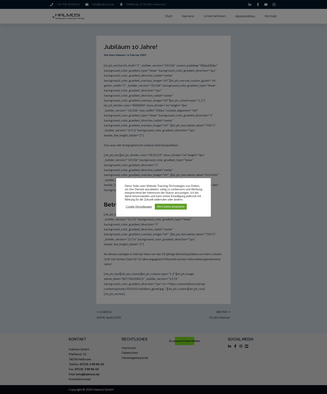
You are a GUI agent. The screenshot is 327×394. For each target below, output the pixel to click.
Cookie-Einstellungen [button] (139, 206)
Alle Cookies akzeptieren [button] (171, 206)
